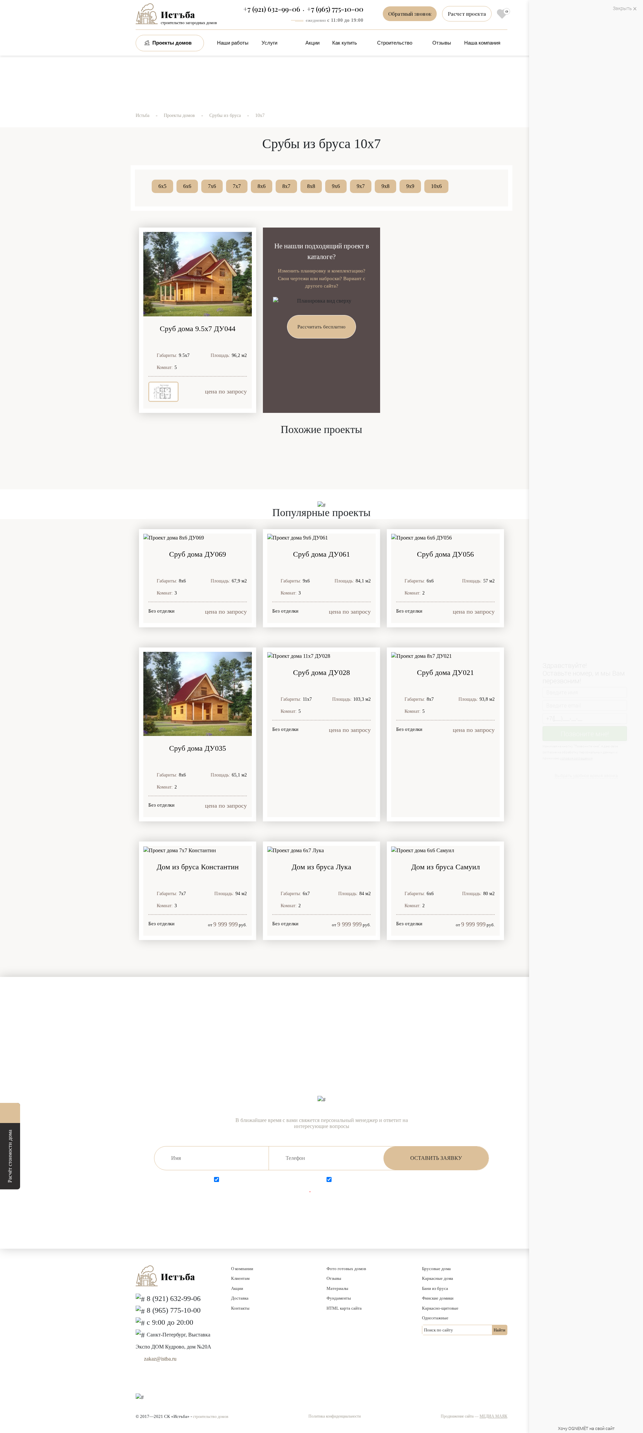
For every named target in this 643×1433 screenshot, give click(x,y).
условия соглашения (578, 758)
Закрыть (622, 8)
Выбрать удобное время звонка (586, 775)
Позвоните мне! (585, 733)
